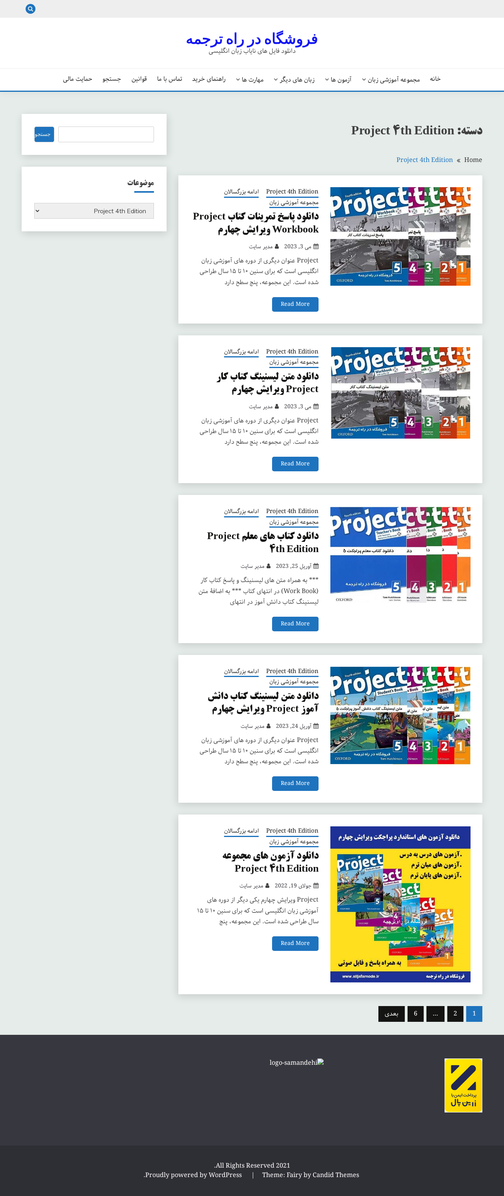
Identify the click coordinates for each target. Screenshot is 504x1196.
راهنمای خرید (209, 79)
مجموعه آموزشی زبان (394, 79)
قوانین (139, 79)
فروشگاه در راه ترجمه (252, 38)
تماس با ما (169, 79)
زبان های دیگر (297, 79)
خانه (435, 79)
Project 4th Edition (292, 192)
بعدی (391, 1013)
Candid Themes (336, 1175)
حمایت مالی (78, 79)
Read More (295, 304)
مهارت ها (253, 79)
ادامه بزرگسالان (241, 192)
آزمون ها (341, 79)
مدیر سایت (261, 246)
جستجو (111, 79)
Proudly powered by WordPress (194, 1175)
